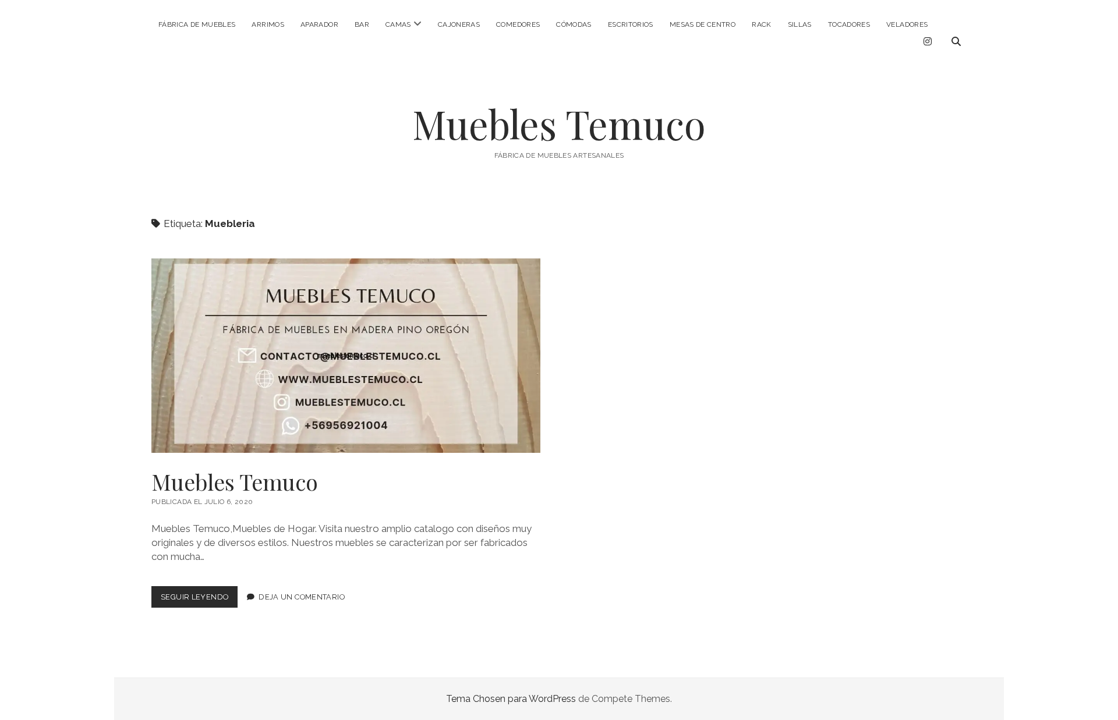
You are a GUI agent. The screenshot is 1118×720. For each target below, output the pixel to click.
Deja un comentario (302, 597)
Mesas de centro (702, 24)
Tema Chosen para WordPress (511, 698)
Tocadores (849, 24)
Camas (398, 24)
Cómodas (574, 24)
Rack (761, 24)
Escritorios (630, 24)
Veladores (907, 24)
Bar (362, 24)
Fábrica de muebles (196, 24)
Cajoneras (459, 24)
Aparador (319, 24)
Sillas (800, 24)
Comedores (518, 24)
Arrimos (268, 24)
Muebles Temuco (559, 124)
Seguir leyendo (199, 600)
